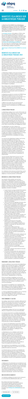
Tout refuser (15, 392)
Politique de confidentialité (15, 387)
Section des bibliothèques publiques (12, 42)
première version (7, 33)
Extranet (15, 10)
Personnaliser (6, 392)
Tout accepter (6, 395)
